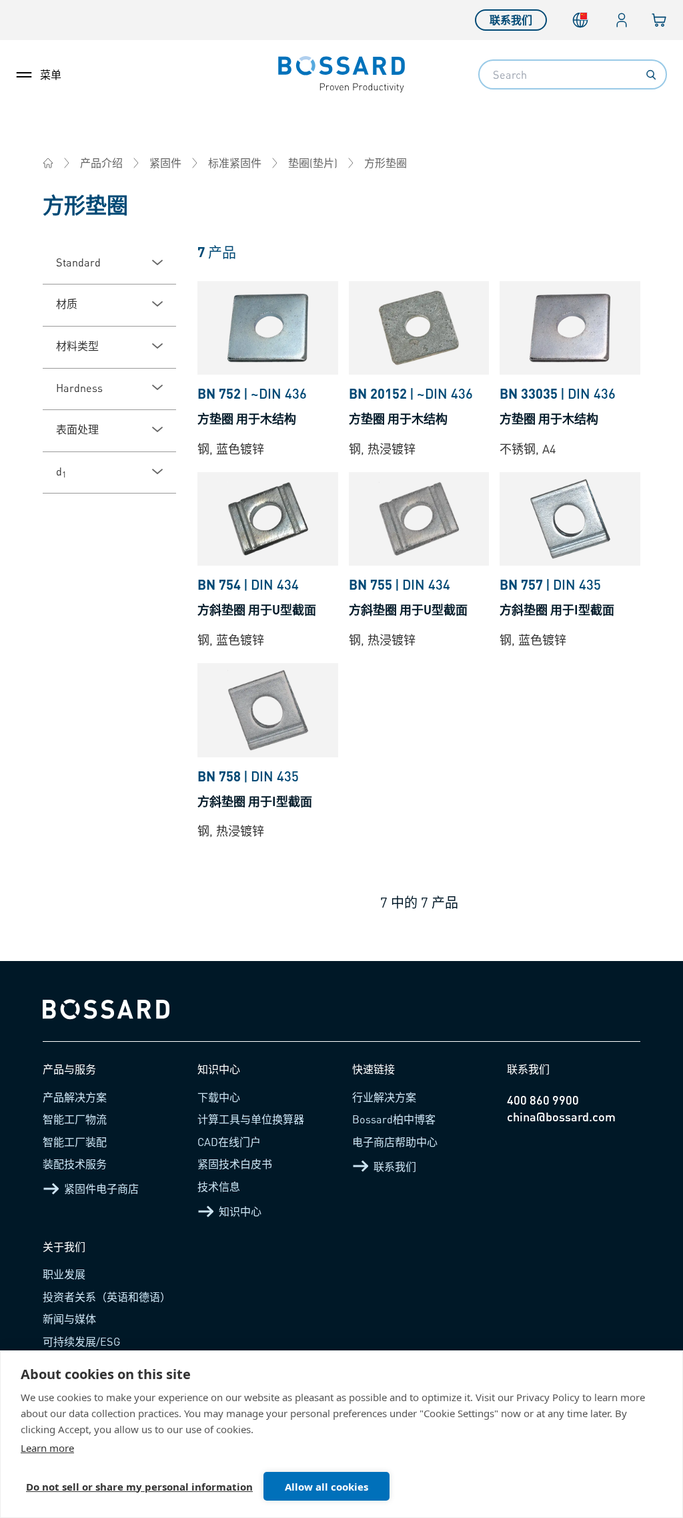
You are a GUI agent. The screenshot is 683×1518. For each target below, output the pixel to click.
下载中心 (218, 1097)
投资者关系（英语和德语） (107, 1297)
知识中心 (240, 1211)
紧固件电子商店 (101, 1188)
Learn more (47, 1448)
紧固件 (165, 163)
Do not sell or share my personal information (139, 1486)
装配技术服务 (75, 1164)
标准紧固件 (234, 163)
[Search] (651, 74)
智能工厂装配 (75, 1142)
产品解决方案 (75, 1097)
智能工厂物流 (75, 1119)
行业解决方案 (384, 1097)
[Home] (48, 163)
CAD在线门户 (229, 1142)
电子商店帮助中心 (395, 1142)
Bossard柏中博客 (394, 1119)
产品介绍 (101, 163)
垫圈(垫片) (312, 163)
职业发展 (64, 1274)
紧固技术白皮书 (234, 1164)
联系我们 (511, 20)
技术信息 (218, 1186)
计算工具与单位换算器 (250, 1119)
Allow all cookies (326, 1486)
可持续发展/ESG (82, 1341)
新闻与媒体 (69, 1319)
